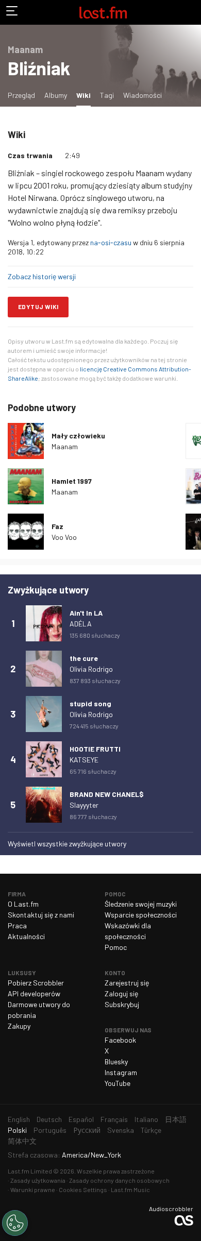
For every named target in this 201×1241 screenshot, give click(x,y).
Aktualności (26, 936)
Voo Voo (64, 537)
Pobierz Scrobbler (36, 982)
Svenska (120, 1130)
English (19, 1119)
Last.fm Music (130, 1189)
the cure (84, 658)
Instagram (121, 1072)
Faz (57, 526)
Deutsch (49, 1119)
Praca (17, 925)
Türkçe (151, 1130)
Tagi (107, 95)
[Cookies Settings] (15, 1223)
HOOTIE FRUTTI (95, 748)
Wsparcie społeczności (141, 914)
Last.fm (103, 12)
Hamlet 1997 (72, 481)
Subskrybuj (122, 1004)
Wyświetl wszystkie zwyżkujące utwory (67, 843)
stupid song (90, 703)
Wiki (85, 94)
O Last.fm (23, 903)
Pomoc (116, 947)
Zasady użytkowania (37, 1180)
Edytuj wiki (38, 306)
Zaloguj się (121, 993)
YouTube (117, 1083)
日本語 (176, 1119)
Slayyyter (84, 805)
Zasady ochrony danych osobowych (119, 1180)
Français (114, 1119)
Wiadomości (142, 95)
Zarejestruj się (127, 982)
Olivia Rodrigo (91, 669)
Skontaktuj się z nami (41, 914)
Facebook (120, 1039)
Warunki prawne (32, 1189)
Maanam (65, 446)
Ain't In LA (86, 612)
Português (50, 1130)
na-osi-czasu (110, 242)
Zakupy (19, 1026)
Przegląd (21, 95)
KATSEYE (84, 759)
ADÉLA (81, 623)
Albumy (55, 95)
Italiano (146, 1119)
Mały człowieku (78, 435)
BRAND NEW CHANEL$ (107, 794)
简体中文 (22, 1140)
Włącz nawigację (12, 12)
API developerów (34, 993)
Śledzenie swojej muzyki (141, 903)
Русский (86, 1130)
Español (81, 1119)
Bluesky (116, 1061)
